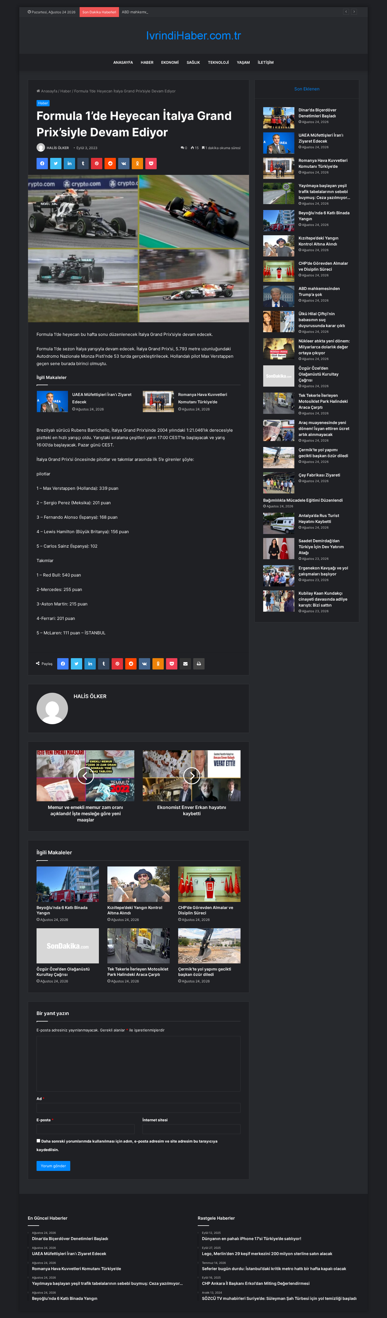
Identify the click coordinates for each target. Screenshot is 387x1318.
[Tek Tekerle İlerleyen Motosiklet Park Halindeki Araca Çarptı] (138, 945)
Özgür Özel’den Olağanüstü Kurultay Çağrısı (319, 374)
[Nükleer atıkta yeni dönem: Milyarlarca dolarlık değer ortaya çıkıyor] (278, 348)
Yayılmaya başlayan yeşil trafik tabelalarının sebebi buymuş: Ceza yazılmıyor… (324, 191)
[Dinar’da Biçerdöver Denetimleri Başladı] (278, 117)
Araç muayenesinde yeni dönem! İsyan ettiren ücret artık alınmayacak (324, 428)
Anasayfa (123, 62)
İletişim (266, 62)
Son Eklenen (307, 89)
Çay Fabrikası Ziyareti (319, 474)
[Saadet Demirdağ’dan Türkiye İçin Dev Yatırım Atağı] (278, 548)
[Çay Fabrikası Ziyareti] (278, 482)
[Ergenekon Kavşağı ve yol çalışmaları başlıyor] (278, 575)
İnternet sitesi (155, 1120)
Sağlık (193, 62)
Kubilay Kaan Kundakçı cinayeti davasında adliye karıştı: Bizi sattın (323, 599)
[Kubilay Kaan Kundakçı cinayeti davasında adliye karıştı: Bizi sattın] (278, 601)
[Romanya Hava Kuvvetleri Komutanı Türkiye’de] (158, 401)
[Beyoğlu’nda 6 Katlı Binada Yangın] (68, 884)
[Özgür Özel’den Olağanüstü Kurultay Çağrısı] (68, 945)
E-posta (45, 1120)
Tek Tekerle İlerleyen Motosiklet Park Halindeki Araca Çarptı (323, 401)
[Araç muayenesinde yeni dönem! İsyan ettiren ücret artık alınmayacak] (278, 430)
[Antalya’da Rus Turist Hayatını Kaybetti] (278, 523)
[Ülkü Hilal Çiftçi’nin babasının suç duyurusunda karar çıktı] (278, 321)
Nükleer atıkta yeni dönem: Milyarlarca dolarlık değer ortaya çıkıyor (324, 346)
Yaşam (243, 62)
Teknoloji (218, 62)
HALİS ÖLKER (58, 148)
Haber (147, 62)
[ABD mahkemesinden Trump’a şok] (278, 296)
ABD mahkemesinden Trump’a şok (151, 12)
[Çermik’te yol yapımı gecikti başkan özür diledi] (209, 945)
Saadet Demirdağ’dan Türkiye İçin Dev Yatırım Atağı (321, 546)
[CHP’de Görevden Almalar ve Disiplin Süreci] (209, 884)
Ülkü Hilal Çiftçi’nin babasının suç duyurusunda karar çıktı (322, 319)
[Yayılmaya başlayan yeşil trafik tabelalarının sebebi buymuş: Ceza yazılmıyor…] (278, 193)
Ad (40, 1098)
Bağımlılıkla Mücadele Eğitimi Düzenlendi (303, 500)
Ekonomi (170, 62)
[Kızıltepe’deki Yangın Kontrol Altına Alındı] (138, 884)
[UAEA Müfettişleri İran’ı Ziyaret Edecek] (52, 401)
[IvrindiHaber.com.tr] (193, 36)
